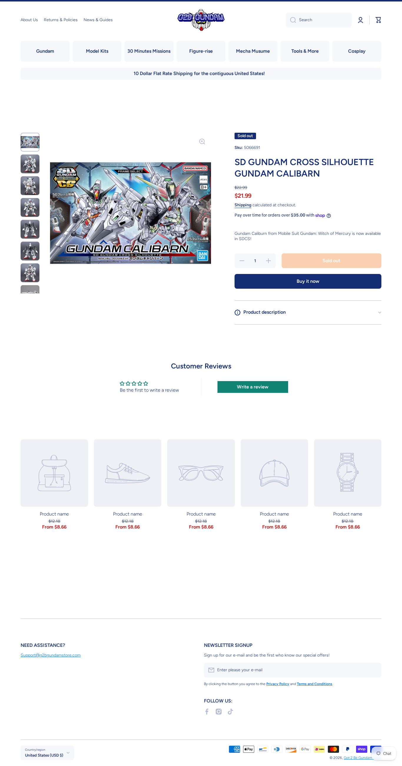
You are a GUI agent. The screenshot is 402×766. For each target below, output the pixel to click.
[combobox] (319, 20)
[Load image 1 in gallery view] (30, 142)
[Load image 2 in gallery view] (30, 163)
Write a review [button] (252, 387)
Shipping (243, 204)
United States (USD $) (44, 755)
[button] (378, 20)
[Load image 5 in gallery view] (30, 229)
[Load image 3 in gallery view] (30, 185)
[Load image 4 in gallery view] (30, 207)
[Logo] (201, 20)
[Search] (291, 20)
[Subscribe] (374, 670)
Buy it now (308, 281)
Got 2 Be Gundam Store (362, 758)
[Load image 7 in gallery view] (30, 272)
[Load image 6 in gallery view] (30, 251)
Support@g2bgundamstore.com (51, 655)
